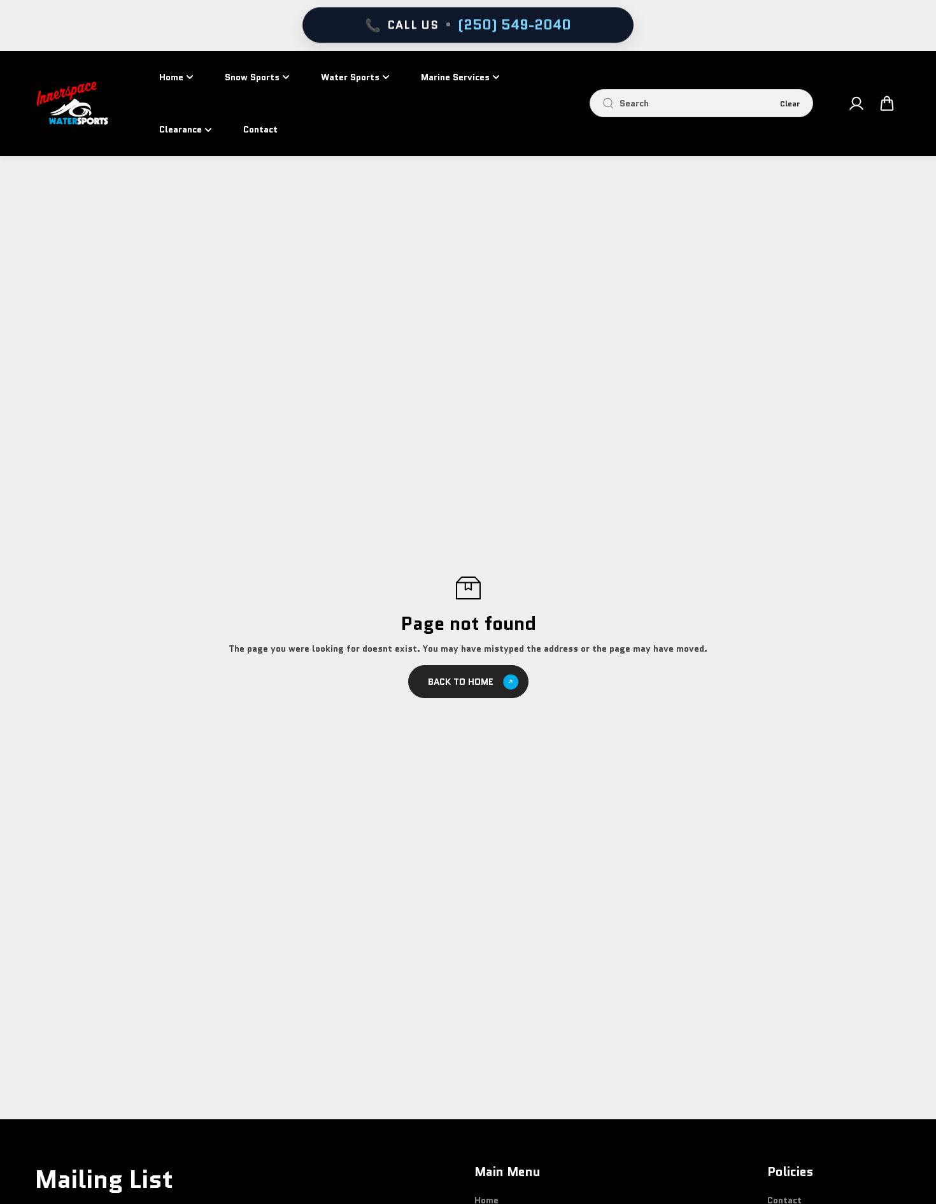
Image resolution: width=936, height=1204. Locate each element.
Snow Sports (252, 77)
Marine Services (455, 77)
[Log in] (856, 103)
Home (171, 77)
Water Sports (350, 77)
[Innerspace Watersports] (76, 103)
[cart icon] (887, 103)
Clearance (180, 129)
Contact (260, 129)
